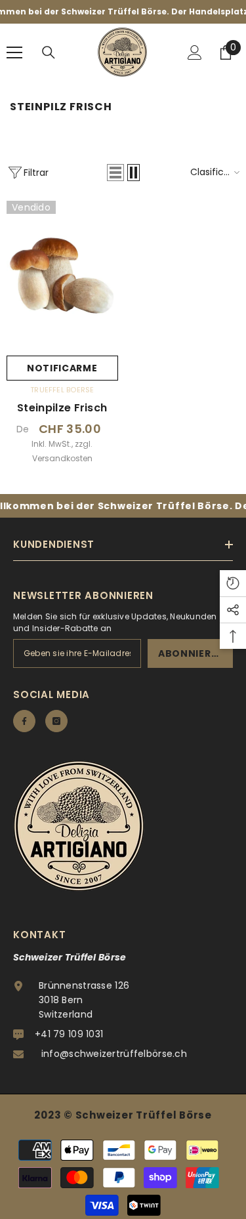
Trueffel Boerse (62, 389)
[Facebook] (24, 721)
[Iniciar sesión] (195, 52)
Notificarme (62, 368)
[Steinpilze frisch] (62, 275)
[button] (115, 172)
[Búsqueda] (48, 52)
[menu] (14, 52)
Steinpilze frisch (62, 408)
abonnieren (191, 653)
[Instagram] (56, 721)
